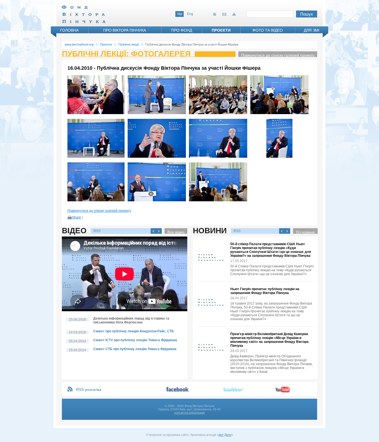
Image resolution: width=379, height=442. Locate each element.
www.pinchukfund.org (79, 44)
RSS (97, 231)
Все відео (176, 232)
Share (76, 217)
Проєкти (221, 30)
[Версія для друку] (69, 217)
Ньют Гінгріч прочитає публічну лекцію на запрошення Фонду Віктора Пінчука (264, 291)
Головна (69, 30)
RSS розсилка (88, 389)
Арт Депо (225, 434)
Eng (190, 14)
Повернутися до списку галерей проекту (277, 55)
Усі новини (305, 232)
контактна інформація (189, 412)
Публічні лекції (128, 44)
